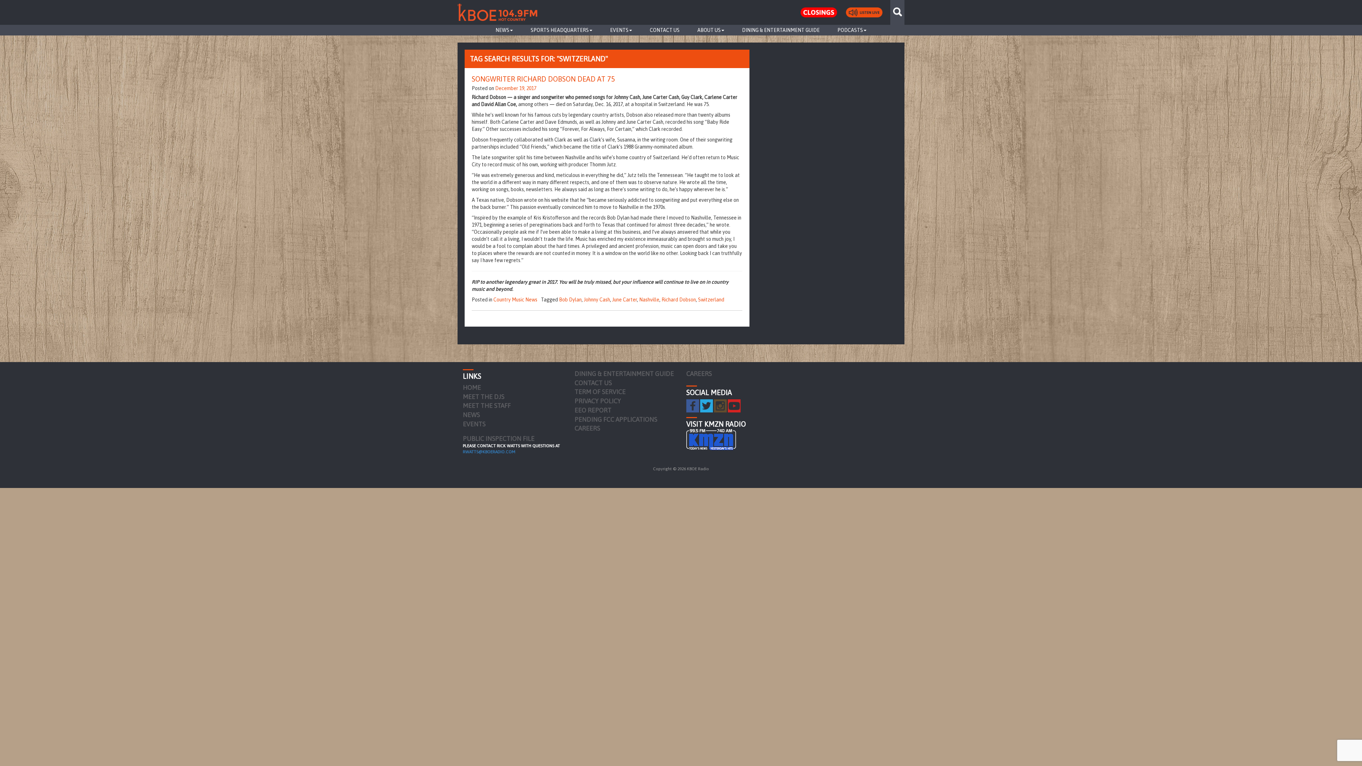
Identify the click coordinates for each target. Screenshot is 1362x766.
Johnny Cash (597, 299)
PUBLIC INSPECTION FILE (499, 438)
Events (619, 30)
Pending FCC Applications (616, 419)
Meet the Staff (487, 405)
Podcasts (850, 30)
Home (472, 387)
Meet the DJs (483, 396)
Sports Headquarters (560, 30)
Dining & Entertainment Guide (781, 30)
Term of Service (600, 391)
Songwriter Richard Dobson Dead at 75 (543, 79)
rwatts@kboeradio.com (489, 451)
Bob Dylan (570, 299)
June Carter (624, 299)
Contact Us (665, 30)
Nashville (649, 299)
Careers (587, 428)
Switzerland (711, 299)
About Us (709, 30)
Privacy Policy (598, 401)
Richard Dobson (678, 299)
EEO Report (593, 410)
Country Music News (515, 299)
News (502, 30)
